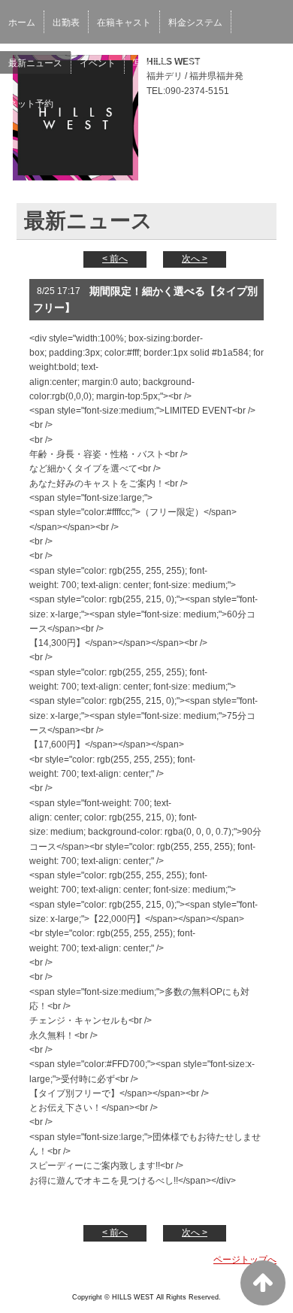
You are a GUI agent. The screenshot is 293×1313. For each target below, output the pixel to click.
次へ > (194, 258)
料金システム (195, 22)
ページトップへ (244, 1259)
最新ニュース (35, 63)
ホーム (21, 22)
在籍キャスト (124, 22)
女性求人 (204, 63)
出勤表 (66, 22)
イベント (98, 63)
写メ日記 (151, 63)
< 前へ (115, 258)
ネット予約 (30, 104)
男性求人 (258, 63)
